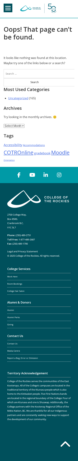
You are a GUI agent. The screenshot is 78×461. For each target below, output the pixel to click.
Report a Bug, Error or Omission (22, 358)
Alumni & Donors (19, 302)
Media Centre (13, 351)
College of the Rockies (38, 9)
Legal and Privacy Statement (22, 251)
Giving (10, 324)
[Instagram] (59, 174)
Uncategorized (18, 98)
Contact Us (15, 336)
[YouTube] (32, 174)
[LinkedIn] (45, 174)
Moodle (60, 152)
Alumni (10, 310)
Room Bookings (14, 284)
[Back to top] (65, 444)
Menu (8, 8)
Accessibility (13, 145)
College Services (18, 269)
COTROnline (18, 152)
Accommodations (34, 145)
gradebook (42, 153)
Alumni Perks (13, 317)
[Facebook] (18, 174)
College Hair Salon (15, 291)
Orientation (9, 160)
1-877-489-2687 (27, 239)
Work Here (12, 276)
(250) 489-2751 (23, 235)
